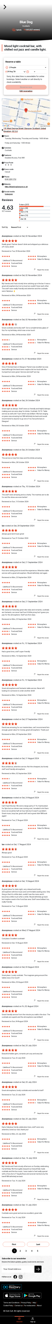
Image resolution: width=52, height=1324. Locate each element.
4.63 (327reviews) (33, 30)
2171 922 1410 (10, 179)
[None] (31, 71)
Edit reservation (26, 91)
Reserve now (26, 87)
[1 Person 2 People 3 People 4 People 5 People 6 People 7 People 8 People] (26, 67)
